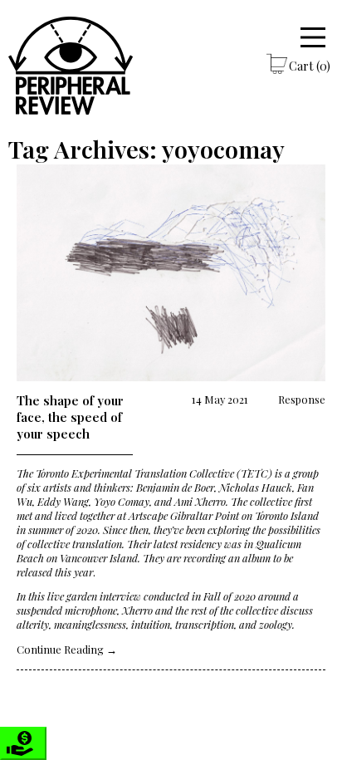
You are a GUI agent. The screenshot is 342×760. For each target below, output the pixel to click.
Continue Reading (67, 649)
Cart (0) (309, 65)
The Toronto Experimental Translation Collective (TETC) (144, 473)
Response (301, 399)
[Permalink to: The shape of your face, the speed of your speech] (170, 274)
